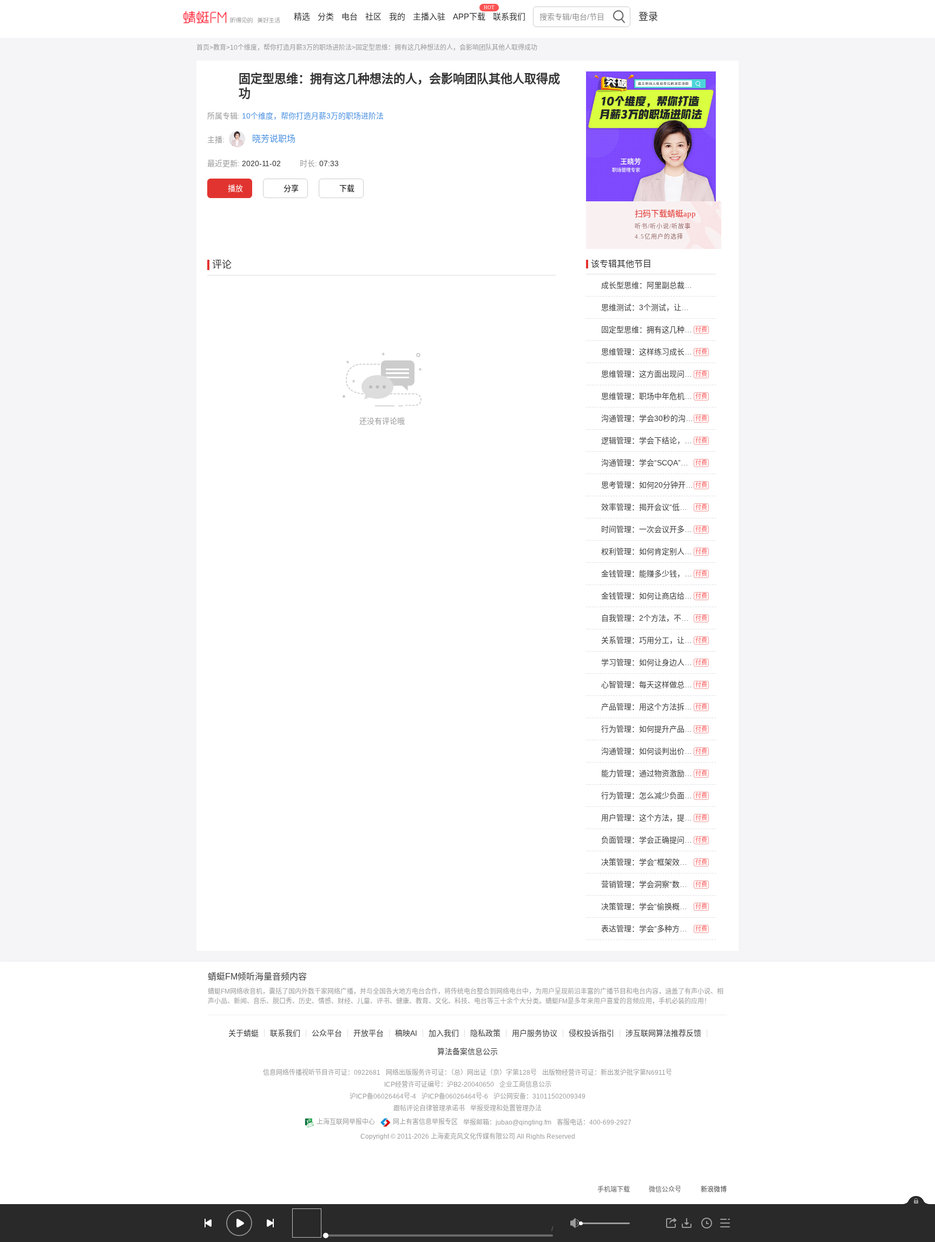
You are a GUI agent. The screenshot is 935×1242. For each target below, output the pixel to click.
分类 (326, 16)
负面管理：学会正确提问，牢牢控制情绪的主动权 (684, 840)
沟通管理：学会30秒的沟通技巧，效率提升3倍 (679, 418)
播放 (235, 188)
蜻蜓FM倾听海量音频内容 (257, 976)
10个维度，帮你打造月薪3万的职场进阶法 (291, 47)
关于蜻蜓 (243, 1033)
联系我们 (509, 16)
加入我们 (444, 1033)
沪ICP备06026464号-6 (455, 1096)
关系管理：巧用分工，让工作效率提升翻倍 (673, 640)
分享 (291, 188)
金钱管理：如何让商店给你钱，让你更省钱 (673, 596)
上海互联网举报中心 (346, 1122)
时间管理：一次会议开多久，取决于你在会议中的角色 (692, 529)
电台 (349, 16)
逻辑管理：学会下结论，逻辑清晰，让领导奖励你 (684, 440)
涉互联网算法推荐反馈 (663, 1033)
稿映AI (406, 1033)
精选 (302, 16)
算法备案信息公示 (467, 1051)
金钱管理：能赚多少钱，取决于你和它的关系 (677, 573)
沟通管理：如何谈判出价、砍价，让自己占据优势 (684, 751)
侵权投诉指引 (591, 1033)
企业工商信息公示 (525, 1084)
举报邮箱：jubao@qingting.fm (507, 1122)
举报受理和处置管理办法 (506, 1108)
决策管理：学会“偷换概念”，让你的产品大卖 (675, 906)
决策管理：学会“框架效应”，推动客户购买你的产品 (687, 862)
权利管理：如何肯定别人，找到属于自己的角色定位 (688, 551)
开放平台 (368, 1033)
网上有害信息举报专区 (425, 1122)
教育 (219, 47)
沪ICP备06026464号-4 (383, 1096)
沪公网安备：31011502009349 (539, 1096)
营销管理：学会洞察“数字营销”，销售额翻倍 (675, 884)
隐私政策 (485, 1033)
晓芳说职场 (273, 138)
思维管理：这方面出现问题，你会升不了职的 (677, 374)
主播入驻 (429, 16)
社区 (373, 16)
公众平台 (327, 1033)
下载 (346, 188)
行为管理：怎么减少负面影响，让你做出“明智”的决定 (691, 795)
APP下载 (469, 16)
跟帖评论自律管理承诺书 (429, 1108)
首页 (202, 47)
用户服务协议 (534, 1033)
